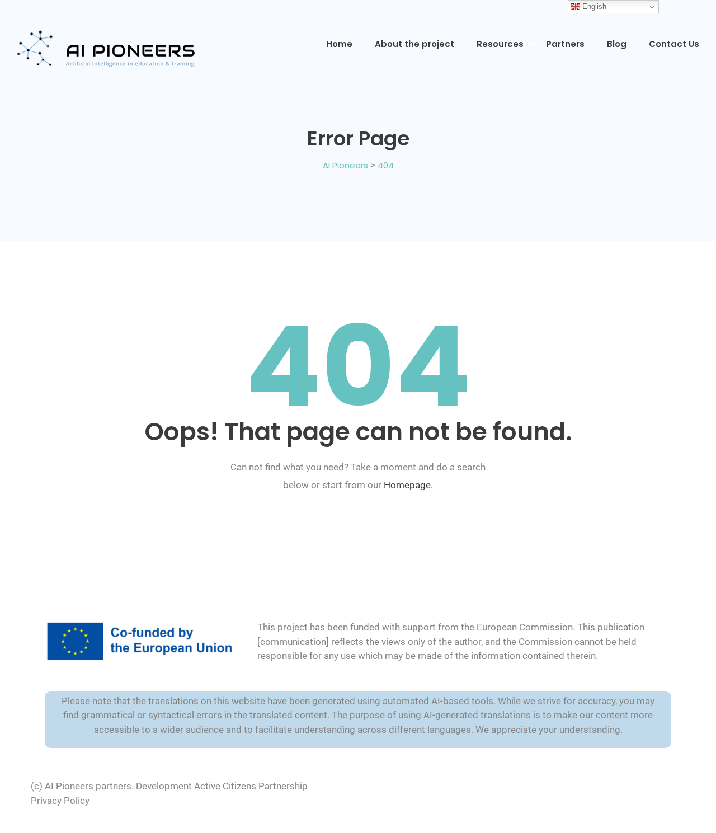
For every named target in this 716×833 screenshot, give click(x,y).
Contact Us (674, 44)
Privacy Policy (60, 800)
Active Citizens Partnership (251, 786)
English (593, 6)
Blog (616, 44)
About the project (414, 44)
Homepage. (408, 485)
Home (339, 44)
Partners (565, 44)
